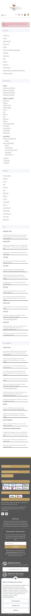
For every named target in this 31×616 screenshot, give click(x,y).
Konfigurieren (16, 605)
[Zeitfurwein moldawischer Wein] (15, 7)
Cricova (5, 110)
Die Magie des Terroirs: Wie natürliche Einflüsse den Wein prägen (14, 283)
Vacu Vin (5, 205)
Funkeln (7, 145)
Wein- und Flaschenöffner (11, 150)
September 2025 (7, 231)
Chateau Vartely (7, 107)
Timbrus (5, 199)
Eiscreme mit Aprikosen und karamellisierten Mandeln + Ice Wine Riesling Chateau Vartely (14, 270)
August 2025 (6, 241)
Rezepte (5, 404)
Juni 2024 (5, 265)
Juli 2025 (5, 257)
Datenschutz (6, 56)
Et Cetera (5, 114)
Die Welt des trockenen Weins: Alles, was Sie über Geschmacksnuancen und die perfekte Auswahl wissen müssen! (15, 236)
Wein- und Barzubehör (8, 143)
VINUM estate (6, 132)
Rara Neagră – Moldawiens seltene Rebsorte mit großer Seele (15, 253)
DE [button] (16, 14)
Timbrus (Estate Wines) (8, 123)
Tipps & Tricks (7, 347)
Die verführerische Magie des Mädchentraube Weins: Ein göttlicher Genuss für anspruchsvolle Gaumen (14, 298)
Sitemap (5, 61)
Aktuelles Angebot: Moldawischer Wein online (14, 70)
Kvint (4, 116)
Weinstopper (8, 152)
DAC (4, 112)
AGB (4, 58)
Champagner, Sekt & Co (9, 95)
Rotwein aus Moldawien (8, 90)
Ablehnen (15, 610)
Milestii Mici (6, 119)
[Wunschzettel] (21, 14)
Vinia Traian (6, 216)
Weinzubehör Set (9, 154)
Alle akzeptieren (15, 601)
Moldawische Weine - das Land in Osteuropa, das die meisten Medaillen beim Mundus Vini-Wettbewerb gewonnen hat (15, 327)
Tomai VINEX (6, 126)
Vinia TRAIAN (6, 130)
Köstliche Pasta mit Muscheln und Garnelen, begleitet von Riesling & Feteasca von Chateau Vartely (14, 276)
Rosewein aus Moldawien (9, 88)
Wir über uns (6, 35)
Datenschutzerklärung (11, 552)
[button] (25, 14)
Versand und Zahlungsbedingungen (11, 50)
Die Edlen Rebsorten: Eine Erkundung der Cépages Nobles (15, 307)
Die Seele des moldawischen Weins (12, 428)
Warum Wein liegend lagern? (10, 319)
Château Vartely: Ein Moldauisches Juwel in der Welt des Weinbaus (14, 291)
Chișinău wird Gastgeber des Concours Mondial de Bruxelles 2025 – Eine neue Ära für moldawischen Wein (15, 246)
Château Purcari (7, 105)
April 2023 (6, 322)
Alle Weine (6, 158)
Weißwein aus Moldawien (9, 92)
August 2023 (6, 303)
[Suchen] (18, 14)
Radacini (5, 121)
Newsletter (5, 53)
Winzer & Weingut (7, 420)
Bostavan (5, 103)
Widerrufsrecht (6, 67)
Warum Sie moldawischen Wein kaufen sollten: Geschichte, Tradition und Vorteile (14, 316)
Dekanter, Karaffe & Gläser (9, 138)
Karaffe (7, 141)
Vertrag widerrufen (7, 476)
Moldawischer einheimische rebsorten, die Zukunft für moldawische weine (15, 334)
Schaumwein (6, 160)
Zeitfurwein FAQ (7, 41)
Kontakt (5, 38)
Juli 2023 (5, 311)
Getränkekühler (8, 147)
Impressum (5, 64)
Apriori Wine (6, 100)
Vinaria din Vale (6, 128)
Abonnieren (15, 547)
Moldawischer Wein (7, 73)
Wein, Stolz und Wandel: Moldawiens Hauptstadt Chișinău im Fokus (14, 261)
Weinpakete (6, 162)
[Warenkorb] (28, 14)
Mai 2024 (5, 287)
